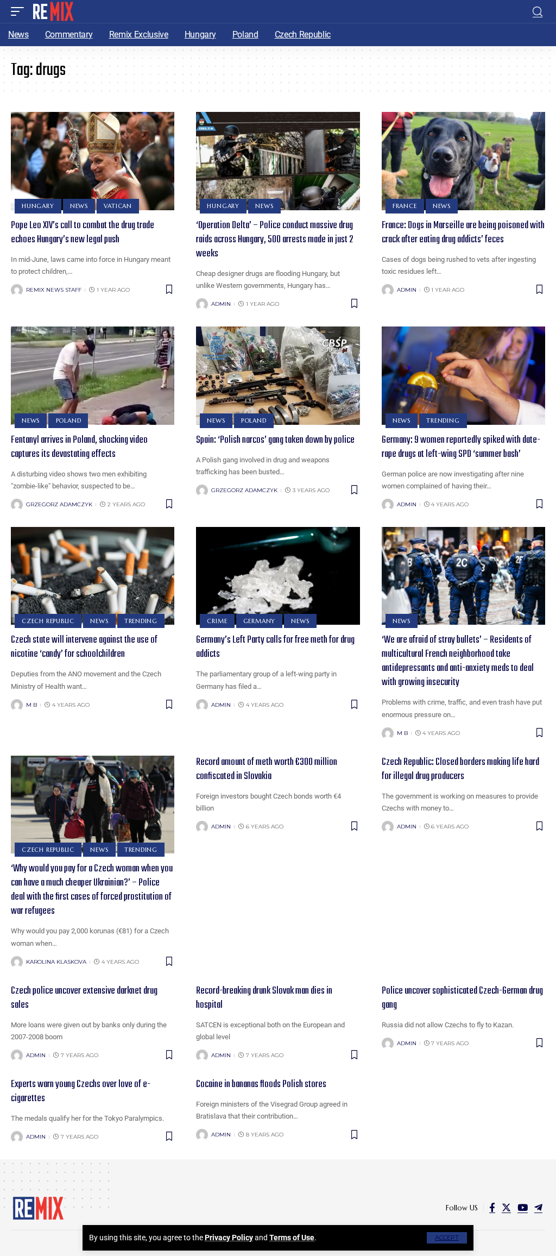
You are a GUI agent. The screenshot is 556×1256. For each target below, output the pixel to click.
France (405, 206)
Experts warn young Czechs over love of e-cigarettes (80, 1092)
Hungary (38, 206)
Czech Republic (48, 621)
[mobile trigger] (20, 11)
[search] (537, 11)
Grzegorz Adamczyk (59, 504)
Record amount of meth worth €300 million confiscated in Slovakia (266, 769)
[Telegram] (538, 1208)
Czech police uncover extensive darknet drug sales (84, 998)
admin (221, 303)
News (79, 206)
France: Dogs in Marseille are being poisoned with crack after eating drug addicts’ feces (463, 233)
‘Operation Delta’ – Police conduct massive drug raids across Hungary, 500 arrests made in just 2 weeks (274, 240)
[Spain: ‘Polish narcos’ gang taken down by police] (277, 375)
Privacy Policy (229, 1237)
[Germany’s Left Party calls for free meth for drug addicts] (277, 576)
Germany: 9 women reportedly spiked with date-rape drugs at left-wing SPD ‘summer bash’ (461, 447)
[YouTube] (522, 1208)
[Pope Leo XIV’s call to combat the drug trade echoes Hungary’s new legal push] (92, 161)
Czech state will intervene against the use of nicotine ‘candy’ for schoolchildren (84, 647)
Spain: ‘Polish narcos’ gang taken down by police (275, 440)
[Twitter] (506, 1208)
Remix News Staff (53, 289)
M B (31, 704)
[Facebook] (492, 1208)
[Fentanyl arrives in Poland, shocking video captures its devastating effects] (92, 375)
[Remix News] (52, 11)
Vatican (117, 206)
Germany (259, 621)
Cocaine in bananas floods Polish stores (261, 1084)
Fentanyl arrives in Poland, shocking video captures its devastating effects (79, 447)
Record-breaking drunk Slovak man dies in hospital (264, 998)
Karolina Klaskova (56, 961)
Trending (442, 420)
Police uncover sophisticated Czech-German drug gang (462, 998)
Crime (217, 621)
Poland (68, 420)
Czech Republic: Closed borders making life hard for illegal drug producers (460, 769)
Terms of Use (291, 1237)
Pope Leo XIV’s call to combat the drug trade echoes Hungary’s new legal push (82, 233)
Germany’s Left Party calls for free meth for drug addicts (275, 647)
